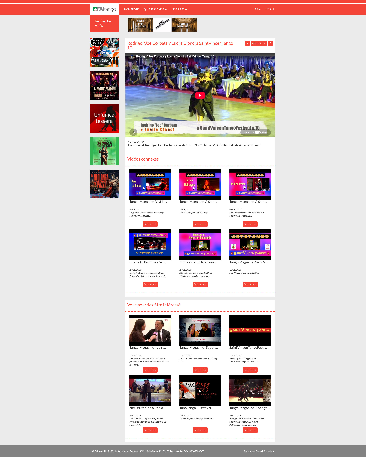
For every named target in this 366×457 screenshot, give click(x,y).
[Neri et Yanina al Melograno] (150, 390)
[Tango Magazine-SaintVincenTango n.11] (250, 244)
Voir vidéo (150, 224)
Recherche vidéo (103, 23)
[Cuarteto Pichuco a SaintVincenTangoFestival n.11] (150, 244)
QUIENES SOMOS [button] (154, 9)
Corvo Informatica (265, 451)
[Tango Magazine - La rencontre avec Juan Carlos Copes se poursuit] (150, 330)
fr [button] (256, 9)
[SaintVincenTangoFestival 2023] (250, 330)
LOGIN (270, 9)
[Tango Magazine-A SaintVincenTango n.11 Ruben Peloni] (250, 184)
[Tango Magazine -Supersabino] (200, 330)
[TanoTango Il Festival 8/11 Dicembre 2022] (200, 390)
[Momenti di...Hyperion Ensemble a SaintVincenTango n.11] (200, 244)
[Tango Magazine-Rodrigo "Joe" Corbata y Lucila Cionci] (250, 390)
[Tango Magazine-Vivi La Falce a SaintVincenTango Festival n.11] (150, 184)
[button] (150, 184)
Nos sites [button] (178, 9)
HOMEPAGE (132, 9)
